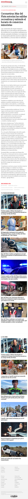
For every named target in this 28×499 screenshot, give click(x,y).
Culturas (3, 470)
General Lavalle (18, 477)
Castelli (2, 485)
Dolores (2, 476)
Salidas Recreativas (12, 185)
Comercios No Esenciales (7, 187)
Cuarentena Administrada (7, 189)
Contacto (17, 470)
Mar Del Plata (4, 185)
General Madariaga (18, 479)
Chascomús (17, 476)
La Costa (3, 480)
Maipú (16, 480)
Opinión (16, 467)
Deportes (3, 471)
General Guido (4, 479)
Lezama (2, 487)
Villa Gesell (3, 483)
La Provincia (17, 483)
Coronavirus (13, 6)
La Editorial (17, 468)
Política (2, 467)
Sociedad (3, 468)
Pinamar (2, 482)
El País (16, 485)
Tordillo (2, 477)
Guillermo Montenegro (19, 187)
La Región (17, 482)
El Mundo (17, 487)
